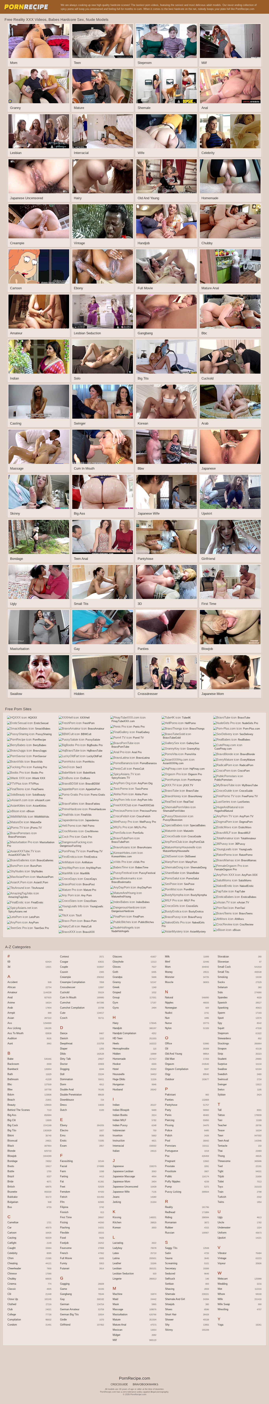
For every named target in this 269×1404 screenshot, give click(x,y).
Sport (221, 1017)
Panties (169, 1099)
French (64, 1253)
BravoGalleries (45, 860)
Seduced (170, 1273)
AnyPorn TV (246, 816)
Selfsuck (170, 1278)
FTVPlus (34, 783)
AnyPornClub (196, 841)
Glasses (117, 956)
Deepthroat (66, 1043)
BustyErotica (196, 911)
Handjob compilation (124, 1033)
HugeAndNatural (223, 810)
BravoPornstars (17, 836)
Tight (220, 1171)
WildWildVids (41, 816)
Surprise (222, 1063)
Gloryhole (118, 961)
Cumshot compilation (72, 1007)
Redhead (170, 1212)
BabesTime (141, 867)
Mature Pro (89, 889)
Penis (168, 1115)
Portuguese (171, 1150)
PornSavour (39, 756)
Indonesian (119, 1130)
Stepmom (223, 1033)
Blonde (11, 1150)
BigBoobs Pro (95, 745)
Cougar (64, 961)
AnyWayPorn (93, 867)
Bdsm (10, 1094)
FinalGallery (143, 732)
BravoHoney (195, 796)
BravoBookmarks (121, 882)
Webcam (223, 1278)
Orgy (168, 1074)
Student (222, 1058)
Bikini (10, 1135)
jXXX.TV (188, 785)
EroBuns (85, 778)
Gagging (65, 1283)
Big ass (11, 1115)
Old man (170, 1058)
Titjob (221, 1176)
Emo (62, 1135)
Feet (62, 1186)
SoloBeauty (38, 794)
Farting (64, 1176)
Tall (220, 1109)
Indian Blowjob (121, 1109)
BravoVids (37, 761)
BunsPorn (36, 865)
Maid (115, 1299)
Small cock (224, 966)
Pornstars (170, 1145)
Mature (117, 1319)
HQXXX (32, 717)
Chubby (11, 1278)
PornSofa (138, 832)
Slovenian (223, 961)
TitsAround (37, 887)
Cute (62, 1012)
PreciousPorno (148, 810)
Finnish (64, 1212)
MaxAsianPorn (45, 876)
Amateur (12, 992)
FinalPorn (138, 916)
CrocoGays (90, 878)
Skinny (169, 1329)
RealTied (188, 801)
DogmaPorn (246, 821)
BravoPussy (195, 917)
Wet (220, 1288)
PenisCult (138, 768)
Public (168, 1176)
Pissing (169, 1125)
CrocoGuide (194, 836)
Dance (63, 1033)
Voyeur (221, 1263)
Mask (116, 1304)
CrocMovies (91, 831)
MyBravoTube (250, 785)
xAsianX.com (42, 800)
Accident (12, 982)
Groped (117, 992)
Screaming (171, 1263)
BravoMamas (248, 860)
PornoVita (190, 754)
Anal (10, 997)
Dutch (63, 1109)
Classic (11, 1288)
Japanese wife (121, 1191)
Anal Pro (137, 752)
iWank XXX (38, 778)
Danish (64, 1038)
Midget (116, 1334)
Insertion (117, 1135)
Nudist (168, 1012)
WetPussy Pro (147, 821)
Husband (118, 1089)
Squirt (221, 1028)
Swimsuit (223, 1079)
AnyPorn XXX (250, 874)
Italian (116, 1150)
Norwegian (171, 1007)
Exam (63, 1145)
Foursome (65, 1247)
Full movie (66, 1258)
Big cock (12, 1125)
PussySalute (92, 739)
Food (63, 1237)
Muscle (169, 982)
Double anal (67, 1089)
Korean (117, 1227)
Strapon (222, 1048)
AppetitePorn (93, 789)
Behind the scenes (18, 1109)
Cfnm (10, 1258)
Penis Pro (139, 726)
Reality (169, 1207)
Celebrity (12, 1253)
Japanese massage (124, 1176)
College (11, 1314)
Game (63, 1288)
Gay (62, 1299)
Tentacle (222, 1145)
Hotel (116, 1069)
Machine (117, 1294)
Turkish (222, 1196)
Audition (12, 1038)
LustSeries (243, 801)
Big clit (11, 1120)
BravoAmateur (96, 728)
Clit (9, 1294)
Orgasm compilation (176, 1069)
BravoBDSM (92, 783)
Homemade (119, 1058)
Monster (169, 977)
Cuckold (64, 992)
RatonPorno (245, 854)
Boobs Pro (37, 772)
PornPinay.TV (95, 851)
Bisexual (12, 1140)
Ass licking (14, 1028)
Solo (220, 992)
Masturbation (120, 1314)
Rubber (169, 1227)
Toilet (221, 1181)
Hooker (117, 1063)
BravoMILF (244, 832)
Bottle (10, 1171)
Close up (12, 1299)
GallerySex (192, 743)
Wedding (222, 1283)
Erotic (63, 1140)
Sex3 (79, 767)
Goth (115, 971)
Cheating (12, 1263)
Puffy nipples (172, 1181)
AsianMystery (198, 931)
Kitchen (117, 1222)
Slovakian (223, 956)
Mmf (167, 961)
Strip (220, 1053)
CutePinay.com (223, 748)
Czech (63, 1017)
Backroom (13, 1063)
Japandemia (92, 820)
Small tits (223, 971)
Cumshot (65, 1002)
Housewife (118, 1074)
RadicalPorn (246, 765)
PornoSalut (192, 878)
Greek (116, 987)
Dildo (63, 1053)
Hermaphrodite (121, 1048)
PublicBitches (146, 922)
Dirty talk (65, 1058)
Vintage (222, 1258)
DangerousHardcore (122, 911)
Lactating (118, 1242)
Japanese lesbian (123, 1171)
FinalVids (86, 814)
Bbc (9, 1084)
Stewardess (224, 1038)
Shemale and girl (175, 1299)
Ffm (62, 1201)
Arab (10, 1007)
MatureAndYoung (121, 896)
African (11, 987)
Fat (62, 1181)
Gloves (117, 966)
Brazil (10, 1176)
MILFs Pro (140, 827)
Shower (169, 1319)
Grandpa (117, 977)
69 (8, 961)
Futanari (64, 1268)
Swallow (222, 1069)
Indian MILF (119, 1120)
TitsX (79, 915)
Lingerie (117, 1278)
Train (220, 1191)
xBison (30, 811)
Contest (64, 956)
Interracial (118, 1145)
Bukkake (12, 1196)
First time (66, 1217)
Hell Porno (88, 825)
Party (168, 1109)
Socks (221, 982)
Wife (220, 1299)
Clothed (11, 1304)
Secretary (170, 1268)
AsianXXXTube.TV (19, 854)
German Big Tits (69, 1314)
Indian (116, 1104)
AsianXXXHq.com (173, 763)
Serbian (169, 1283)
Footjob (64, 1242)
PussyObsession (172, 819)
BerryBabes (39, 745)
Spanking (223, 1007)
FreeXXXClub (146, 805)
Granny (117, 982)
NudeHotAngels (120, 931)
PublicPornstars (223, 779)
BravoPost (89, 884)
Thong (221, 1155)
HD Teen (117, 1038)
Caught (11, 1247)
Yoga (220, 1324)
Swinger (222, 1084)
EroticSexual (41, 723)
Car (9, 1227)
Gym (115, 1002)
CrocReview (246, 924)
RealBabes (244, 739)
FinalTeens (37, 789)
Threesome (224, 1161)
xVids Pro (139, 861)
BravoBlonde (247, 754)
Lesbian (117, 1268)
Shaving (169, 1288)
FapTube (240, 891)
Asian (10, 1017)
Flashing (65, 1227)
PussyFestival (147, 873)
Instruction (119, 1140)
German (64, 1304)
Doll (62, 1074)
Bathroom (13, 1079)
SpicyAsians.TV (120, 777)
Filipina (64, 1207)
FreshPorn (89, 723)
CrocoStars (90, 900)
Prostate (170, 1166)
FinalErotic (37, 902)
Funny (63, 1263)
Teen (220, 1135)
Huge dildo (119, 1079)
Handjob (117, 1028)
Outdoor (169, 1079)
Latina (116, 1258)
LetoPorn (34, 917)
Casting (11, 1237)
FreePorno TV (250, 796)
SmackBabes (42, 728)
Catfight (11, 1242)
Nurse (168, 1023)
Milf (115, 1340)
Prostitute (170, 1171)
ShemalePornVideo (174, 810)
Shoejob (169, 1304)
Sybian (221, 1094)
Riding (168, 1217)
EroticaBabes (248, 896)
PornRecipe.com (26, 7)
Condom (12, 1324)
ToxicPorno (141, 788)
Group (116, 997)
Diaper (63, 1048)
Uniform (222, 1232)
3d (8, 966)
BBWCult (86, 734)
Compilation (14, 1319)
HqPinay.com (197, 768)
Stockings (223, 1043)
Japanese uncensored (125, 1186)
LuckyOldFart (94, 756)
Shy (167, 1324)
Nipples (169, 1002)
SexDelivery (246, 734)
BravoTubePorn (120, 841)
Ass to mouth (15, 1033)
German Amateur (69, 1309)
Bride (10, 1181)
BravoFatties (92, 803)
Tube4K (186, 717)
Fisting (64, 1222)
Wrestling (223, 1309)
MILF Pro (189, 900)
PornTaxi (240, 908)
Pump (168, 1186)
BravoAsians (144, 847)
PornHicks (89, 761)
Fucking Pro (40, 767)
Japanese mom (121, 1181)
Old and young (173, 1053)
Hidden (117, 1053)
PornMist (189, 889)
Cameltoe (12, 1222)
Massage (118, 1309)
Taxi (220, 1120)
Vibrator (222, 1253)
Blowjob (11, 1155)
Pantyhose (171, 1104)
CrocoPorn (244, 770)
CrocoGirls (192, 906)
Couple (64, 966)
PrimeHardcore (97, 809)
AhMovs (239, 919)
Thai (220, 1150)
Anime (11, 1002)
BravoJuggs (40, 750)
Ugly (220, 1217)
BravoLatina (143, 757)
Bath (10, 1074)
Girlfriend (65, 1324)
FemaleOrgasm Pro (225, 869)
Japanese (118, 1166)
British (11, 1186)
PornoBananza (148, 763)
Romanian (170, 1222)
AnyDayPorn (144, 887)
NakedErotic (247, 885)
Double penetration (71, 1094)
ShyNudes (37, 871)
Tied (220, 1166)
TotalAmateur (248, 838)
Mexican (117, 1329)
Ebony (63, 1125)
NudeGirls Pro (250, 723)
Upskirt (222, 1237)
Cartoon (11, 1232)
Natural (169, 997)
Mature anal (119, 1324)
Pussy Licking (173, 1191)
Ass (9, 1023)
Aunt (10, 1043)
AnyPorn (34, 922)
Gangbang (66, 1294)
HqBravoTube (94, 750)
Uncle (221, 1222)
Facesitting (66, 1161)
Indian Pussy (120, 1125)
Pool (167, 1140)
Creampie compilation (72, 982)
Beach (11, 1099)
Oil (166, 1048)
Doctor (64, 1063)
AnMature (87, 862)
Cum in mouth (68, 997)
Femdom (65, 1191)
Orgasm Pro (195, 774)
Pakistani (170, 1094)
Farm (63, 1171)
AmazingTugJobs (18, 896)
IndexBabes (143, 902)
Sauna (168, 1258)
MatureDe (35, 822)
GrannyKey (193, 748)
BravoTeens (246, 913)
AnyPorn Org (145, 783)
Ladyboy (117, 1247)
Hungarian (118, 1084)
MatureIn (189, 830)
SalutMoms (244, 880)
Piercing (169, 1120)
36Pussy (240, 843)
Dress (63, 1104)
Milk (167, 956)
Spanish (222, 1002)
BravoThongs (197, 728)
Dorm (63, 1084)
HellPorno (190, 723)
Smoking (223, 977)
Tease (221, 1130)
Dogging (64, 1069)
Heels (116, 1043)
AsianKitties (39, 805)
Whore (221, 1294)
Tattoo (221, 1115)
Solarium (223, 987)
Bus (9, 1207)
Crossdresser (67, 987)
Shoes (168, 1309)
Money (169, 971)
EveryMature (247, 759)
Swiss (221, 1089)
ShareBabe (192, 873)
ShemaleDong (198, 867)
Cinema (11, 1283)
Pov (167, 1155)
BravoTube (192, 790)
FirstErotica (90, 856)
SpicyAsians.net (17, 911)
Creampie (65, 977)
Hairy (116, 1023)
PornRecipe (39, 739)
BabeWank (89, 772)
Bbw (9, 1089)
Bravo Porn (90, 920)
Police (168, 1130)
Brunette (12, 1191)
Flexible (64, 1232)
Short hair (170, 1314)
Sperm (221, 1012)
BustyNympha (199, 895)
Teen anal (223, 1140)
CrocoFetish (143, 816)
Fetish (63, 1196)
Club (10, 1309)
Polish (168, 1135)
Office (168, 1043)
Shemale (170, 1294)
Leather (117, 1263)
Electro (64, 1130)
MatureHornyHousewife (176, 850)
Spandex (223, 997)
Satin (168, 1253)
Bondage (12, 1161)
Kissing (117, 1217)
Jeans (116, 1196)
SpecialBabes (198, 825)
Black (10, 1145)
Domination (66, 1079)
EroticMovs (244, 827)
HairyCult (86, 926)
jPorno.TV (36, 827)
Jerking (117, 1201)
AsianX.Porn (41, 882)
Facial (63, 1166)
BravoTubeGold (172, 737)
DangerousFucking (70, 845)
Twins (221, 1201)
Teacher (222, 1125)
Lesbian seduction (123, 1273)
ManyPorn (191, 861)
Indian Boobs (120, 1115)
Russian (169, 1232)
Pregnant (170, 1161)
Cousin (64, 971)
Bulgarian (12, 1201)
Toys (220, 1186)
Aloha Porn (141, 794)
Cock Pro (86, 836)
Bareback (12, 1069)
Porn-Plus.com (251, 728)
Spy (220, 1023)
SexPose (189, 884)
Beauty (11, 1104)
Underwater (224, 1227)
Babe (10, 1058)
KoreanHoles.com (121, 856)
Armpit (11, 1012)
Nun (167, 1017)
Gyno (116, 1007)
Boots (10, 1166)
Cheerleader (14, 1268)
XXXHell (85, 717)
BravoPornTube (120, 746)
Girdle (63, 1319)
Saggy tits (171, 1247)
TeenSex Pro (41, 928)
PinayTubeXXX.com (123, 721)
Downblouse (67, 1099)
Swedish (222, 1074)
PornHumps (194, 779)
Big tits (11, 1130)
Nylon (168, 1028)
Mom (168, 966)
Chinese (12, 1273)
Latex (116, 1253)
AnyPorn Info (144, 799)
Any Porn (86, 895)
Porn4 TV (138, 737)
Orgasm (169, 1063)
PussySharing (44, 734)
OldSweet (190, 856)
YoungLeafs (245, 849)
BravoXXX (89, 931)
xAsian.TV (243, 902)
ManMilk (85, 873)
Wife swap (224, 1304)
